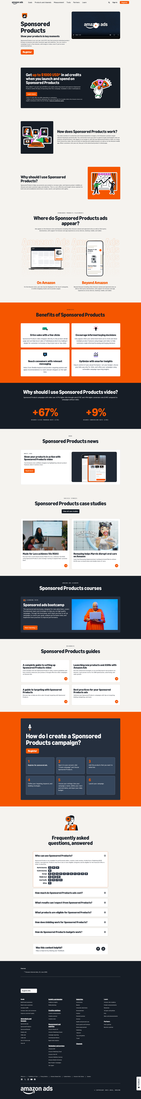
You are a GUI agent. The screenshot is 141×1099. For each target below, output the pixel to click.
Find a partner (107, 1024)
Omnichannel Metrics (53, 1037)
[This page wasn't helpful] (98, 949)
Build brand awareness (26, 1002)
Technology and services (56, 1046)
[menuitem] (29, 1032)
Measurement (59, 2)
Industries (79, 999)
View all (23, 1043)
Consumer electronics (81, 1007)
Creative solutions (54, 1010)
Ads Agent (51, 1065)
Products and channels (43, 2)
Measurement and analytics (54, 1025)
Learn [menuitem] (106, 999)
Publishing (79, 1030)
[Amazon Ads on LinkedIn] (22, 1080)
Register (124, 2)
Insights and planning (55, 999)
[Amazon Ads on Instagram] (28, 1080)
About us (23, 1076)
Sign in (114, 2)
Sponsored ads (24, 1023)
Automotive (79, 1002)
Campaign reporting (53, 1035)
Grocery (78, 1019)
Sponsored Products (26, 1026)
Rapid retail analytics (53, 1040)
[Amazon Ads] (16, 2)
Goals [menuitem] (22, 999)
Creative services (52, 1016)
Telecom (78, 1032)
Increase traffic (24, 1007)
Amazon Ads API (52, 1054)
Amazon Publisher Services (55, 1057)
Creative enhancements (54, 1013)
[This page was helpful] (103, 949)
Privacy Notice (44, 1076)
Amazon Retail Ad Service (55, 1060)
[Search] (109, 2)
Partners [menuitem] (107, 1021)
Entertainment (80, 1010)
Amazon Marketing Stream (55, 1032)
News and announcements (111, 1016)
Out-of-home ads (25, 1040)
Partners (76, 2)
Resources (106, 1007)
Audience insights (53, 1002)
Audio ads (23, 1037)
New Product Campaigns (54, 1062)
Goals (30, 2)
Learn (84, 2)
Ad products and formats (26, 1020)
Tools (69, 2)
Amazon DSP (51, 1048)
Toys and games (80, 1035)
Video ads (23, 1035)
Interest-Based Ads (56, 1076)
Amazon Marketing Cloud (55, 1051)
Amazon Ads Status (79, 1076)
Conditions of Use (33, 1076)
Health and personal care (82, 1021)
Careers (89, 1076)
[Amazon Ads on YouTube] (31, 1080)
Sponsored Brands (25, 1029)
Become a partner (108, 1027)
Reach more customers (27, 1005)
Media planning (52, 1005)
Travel (77, 1038)
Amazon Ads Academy (110, 1002)
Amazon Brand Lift (53, 1029)
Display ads (24, 1032)
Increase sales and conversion (28, 1010)
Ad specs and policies (109, 1010)
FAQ (105, 1013)
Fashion (78, 1013)
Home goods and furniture (83, 1024)
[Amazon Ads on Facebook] (35, 1080)
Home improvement (81, 1027)
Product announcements (110, 1005)
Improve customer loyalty (27, 1013)
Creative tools (52, 1019)
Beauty (78, 1005)
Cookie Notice (67, 1076)
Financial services (80, 1016)
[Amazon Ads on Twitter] (25, 1080)
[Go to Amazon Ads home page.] (37, 1090)
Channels (79, 1044)
